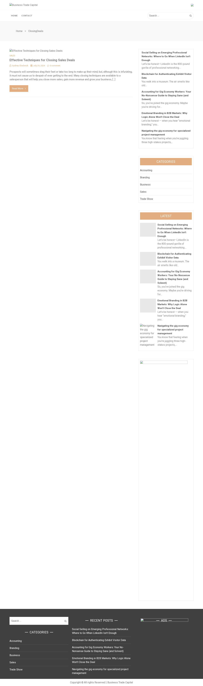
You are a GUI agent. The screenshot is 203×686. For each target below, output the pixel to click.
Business (145, 184)
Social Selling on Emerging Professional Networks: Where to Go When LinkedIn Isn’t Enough (166, 56)
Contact (26, 15)
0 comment (55, 65)
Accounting (146, 170)
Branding (145, 177)
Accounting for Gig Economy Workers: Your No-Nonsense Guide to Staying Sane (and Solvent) (166, 95)
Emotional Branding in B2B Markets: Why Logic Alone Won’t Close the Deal (172, 304)
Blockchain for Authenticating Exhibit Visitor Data (99, 640)
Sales (12, 56)
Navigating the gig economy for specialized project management (173, 329)
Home (14, 15)
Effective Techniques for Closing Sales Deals (42, 60)
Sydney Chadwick (20, 65)
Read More (17, 88)
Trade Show (146, 198)
